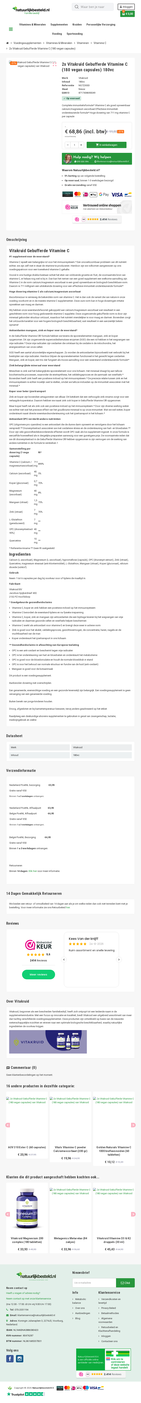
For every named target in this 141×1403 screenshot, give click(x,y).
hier (68, 907)
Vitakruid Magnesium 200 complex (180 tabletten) (27, 1240)
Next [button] (133, 1125)
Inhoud (66, 81)
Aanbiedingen (82, 1313)
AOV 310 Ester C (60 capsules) (27, 1147)
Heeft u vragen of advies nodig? (23, 1293)
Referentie (68, 85)
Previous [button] (7, 1125)
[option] (27, 1129)
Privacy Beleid (108, 1308)
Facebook (10, 1358)
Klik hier (33, 871)
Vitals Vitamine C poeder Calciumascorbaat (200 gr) (70, 1149)
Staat (65, 89)
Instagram (19, 1358)
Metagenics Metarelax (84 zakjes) (70, 1240)
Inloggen (106, 1336)
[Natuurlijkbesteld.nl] (32, 9)
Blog (77, 1318)
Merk (65, 78)
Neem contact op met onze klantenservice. (28, 1298)
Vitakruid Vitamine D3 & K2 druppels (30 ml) (114, 1240)
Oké (127, 1283)
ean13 (65, 92)
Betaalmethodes (110, 1313)
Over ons (80, 1308)
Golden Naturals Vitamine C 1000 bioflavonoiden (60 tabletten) (113, 1151)
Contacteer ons (109, 1341)
